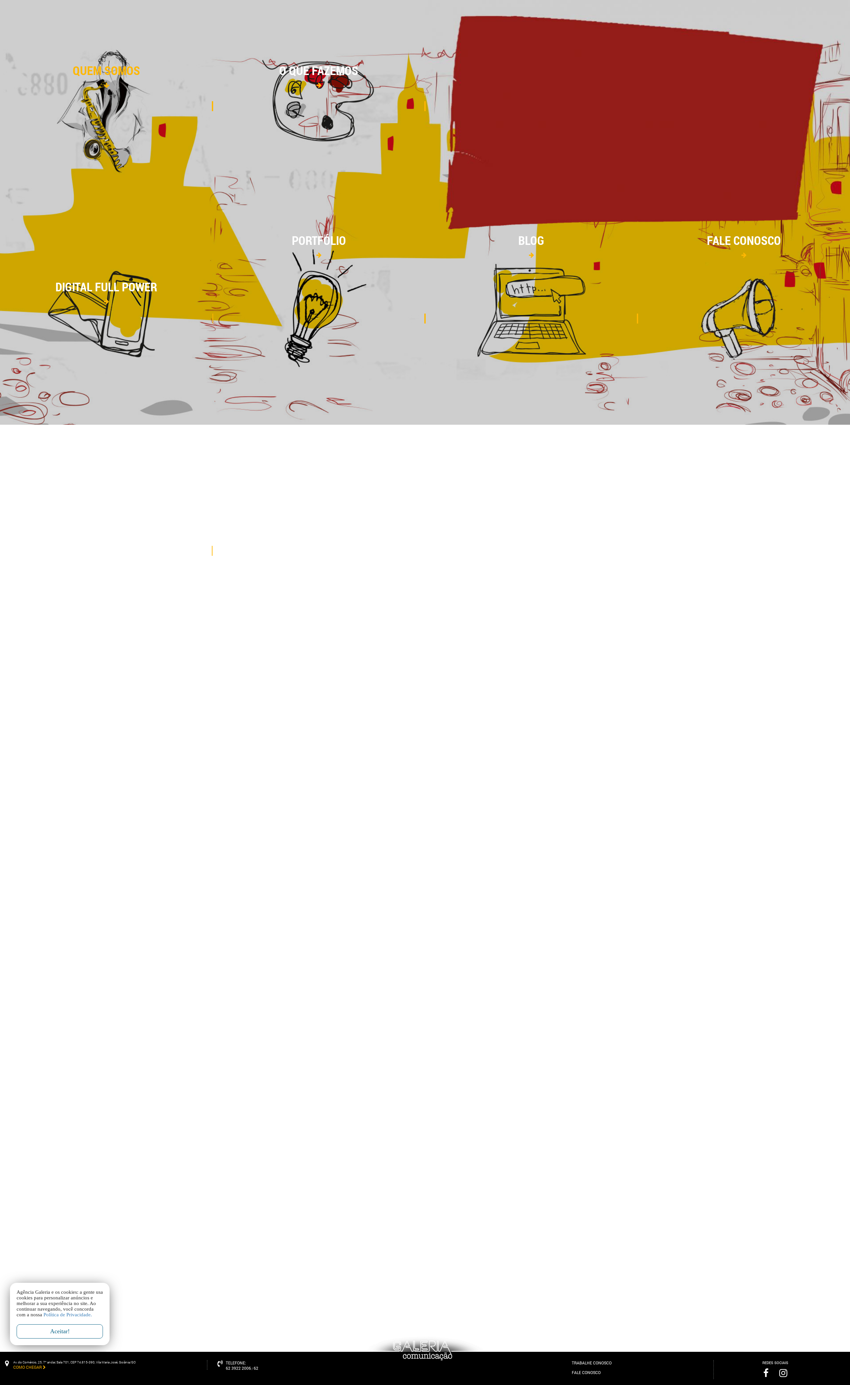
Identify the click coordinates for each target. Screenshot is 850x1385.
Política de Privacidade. (67, 1314)
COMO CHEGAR (28, 1367)
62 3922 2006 (238, 1368)
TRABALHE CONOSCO (592, 1362)
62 (256, 1368)
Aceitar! (60, 1331)
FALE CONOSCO (586, 1372)
